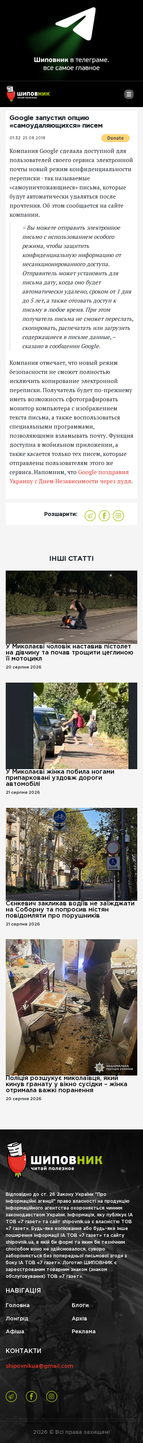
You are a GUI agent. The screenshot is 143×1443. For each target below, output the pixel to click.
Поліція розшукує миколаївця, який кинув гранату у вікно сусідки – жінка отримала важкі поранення (66, 1084)
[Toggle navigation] (128, 97)
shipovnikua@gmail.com (39, 1366)
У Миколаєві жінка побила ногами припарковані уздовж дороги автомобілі (60, 778)
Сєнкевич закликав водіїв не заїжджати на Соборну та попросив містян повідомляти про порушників (70, 910)
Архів (79, 1319)
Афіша (15, 1331)
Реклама (84, 1331)
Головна (18, 1305)
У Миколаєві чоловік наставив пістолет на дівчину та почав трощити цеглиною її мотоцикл (69, 653)
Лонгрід (17, 1319)
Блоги (80, 1305)
